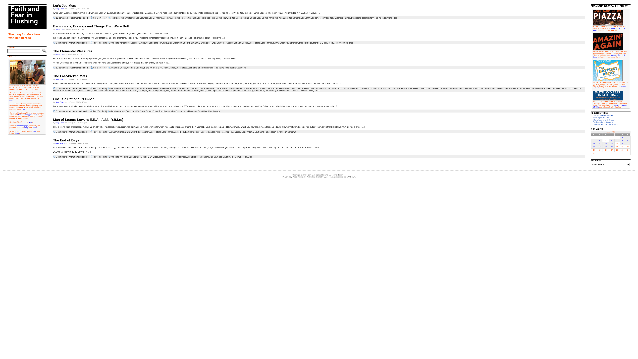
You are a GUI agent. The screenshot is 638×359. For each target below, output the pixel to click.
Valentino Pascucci (298, 91)
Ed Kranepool (353, 88)
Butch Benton (192, 88)
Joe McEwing (225, 18)
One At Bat (202, 111)
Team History (367, 18)
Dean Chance (297, 88)
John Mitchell (498, 88)
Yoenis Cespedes (238, 68)
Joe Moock (237, 18)
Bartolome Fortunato (158, 43)
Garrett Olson (152, 111)
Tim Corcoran (290, 132)
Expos (155, 157)
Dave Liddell (205, 43)
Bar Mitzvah (134, 157)
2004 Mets (114, 43)
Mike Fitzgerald (71, 91)
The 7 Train (236, 157)
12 (606, 144)
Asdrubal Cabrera (135, 68)
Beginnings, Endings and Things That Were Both (91, 26)
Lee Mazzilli (566, 88)
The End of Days (66, 140)
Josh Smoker (194, 68)
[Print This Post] (92, 18)
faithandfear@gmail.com (27, 115)
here (11, 100)
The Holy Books (221, 68)
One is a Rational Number (73, 99)
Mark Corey (58, 91)
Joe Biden (115, 18)
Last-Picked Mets (552, 88)
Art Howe (143, 43)
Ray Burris (171, 91)
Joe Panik (269, 18)
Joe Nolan (247, 18)
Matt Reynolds (305, 43)
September (235, 91)
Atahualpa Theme (314, 177)
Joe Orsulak (258, 18)
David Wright (131, 132)
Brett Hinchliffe (132, 111)
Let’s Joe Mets (64, 5)
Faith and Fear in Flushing (317, 175)
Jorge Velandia (511, 88)
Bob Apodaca (165, 88)
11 (599, 144)
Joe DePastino (155, 18)
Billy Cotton (163, 68)
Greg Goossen (393, 88)
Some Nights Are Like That (603, 118)
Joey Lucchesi (336, 18)
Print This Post (100, 18)
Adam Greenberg (117, 88)
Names (347, 18)
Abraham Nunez (116, 132)
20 (612, 147)
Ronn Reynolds (198, 91)
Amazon (614, 28)
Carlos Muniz (221, 88)
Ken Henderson (192, 132)
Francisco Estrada (233, 43)
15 (622, 144)
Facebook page (22, 126)
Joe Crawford (142, 18)
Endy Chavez (218, 43)
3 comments (61, 88)
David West (284, 88)
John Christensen (483, 88)
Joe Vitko (324, 18)
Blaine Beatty (152, 88)
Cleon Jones (272, 88)
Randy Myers (145, 91)
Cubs (142, 111)
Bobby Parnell (178, 88)
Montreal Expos (320, 43)
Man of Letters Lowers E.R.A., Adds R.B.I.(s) (88, 119)
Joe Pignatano (281, 18)
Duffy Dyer (341, 88)
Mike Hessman (190, 111)
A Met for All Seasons (129, 43)
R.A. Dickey (133, 91)
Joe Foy (166, 18)
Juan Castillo (525, 88)
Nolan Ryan (97, 91)
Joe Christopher (128, 18)
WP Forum (351, 177)
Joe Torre (315, 18)
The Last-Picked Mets (70, 76)
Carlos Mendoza (206, 88)
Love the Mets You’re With (603, 116)
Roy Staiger (211, 91)
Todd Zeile (333, 43)
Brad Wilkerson (175, 43)
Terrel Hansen (207, 68)
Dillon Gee (309, 88)
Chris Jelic (261, 88)
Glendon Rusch (379, 88)
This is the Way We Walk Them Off (606, 124)
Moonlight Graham (208, 157)
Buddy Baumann (190, 43)
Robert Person (183, 91)
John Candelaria (466, 88)
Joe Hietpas (212, 18)
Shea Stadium (223, 157)
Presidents (356, 18)
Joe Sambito (294, 18)
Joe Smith (305, 18)
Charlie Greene (235, 88)
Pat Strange (109, 91)
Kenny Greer (279, 43)
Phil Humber (121, 91)
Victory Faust (313, 91)
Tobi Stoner (259, 91)
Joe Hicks (201, 18)
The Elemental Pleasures (72, 51)
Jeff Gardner (406, 88)
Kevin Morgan (292, 43)
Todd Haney (270, 91)
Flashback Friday (166, 157)
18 (599, 147)
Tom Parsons (283, 91)
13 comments (62, 68)
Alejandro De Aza (118, 68)
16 (628, 144)
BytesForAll (328, 177)
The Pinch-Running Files (385, 18)
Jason (34, 127)
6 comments (61, 43)
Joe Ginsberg (177, 18)
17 (594, 147)
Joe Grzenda (190, 18)
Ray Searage (214, 111)
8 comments (61, 132)
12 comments (62, 18)
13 (612, 144)
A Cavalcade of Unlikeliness (603, 120)
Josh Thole (179, 132)
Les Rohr (577, 88)
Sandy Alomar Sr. (249, 132)
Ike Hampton (143, 132)
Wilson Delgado (346, 43)
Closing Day (146, 157)
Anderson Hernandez (135, 88)
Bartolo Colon (150, 68)
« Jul (592, 156)
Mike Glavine (85, 91)
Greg (26, 127)
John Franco (266, 43)
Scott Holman (223, 91)
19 (606, 147)
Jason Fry (59, 29)
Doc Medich (320, 88)
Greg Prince (60, 9)
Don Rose (331, 88)
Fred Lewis (366, 88)
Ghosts (245, 43)
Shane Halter (264, 132)
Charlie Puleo (249, 88)
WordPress (297, 177)
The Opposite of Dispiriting (603, 122)
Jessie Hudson (419, 88)
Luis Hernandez (208, 132)
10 (594, 144)
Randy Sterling (158, 91)
